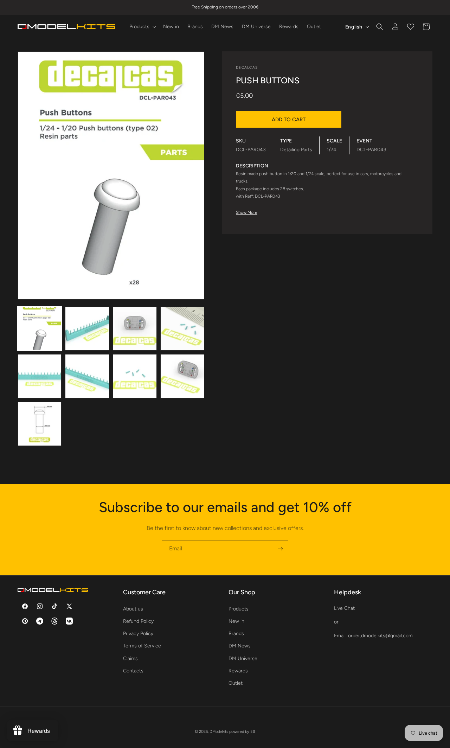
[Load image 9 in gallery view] (40, 424)
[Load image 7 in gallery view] (135, 376)
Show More (246, 212)
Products (239, 609)
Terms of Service (142, 646)
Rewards (238, 670)
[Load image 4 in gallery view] (182, 329)
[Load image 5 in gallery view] (40, 376)
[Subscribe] (280, 549)
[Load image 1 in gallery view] (40, 329)
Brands (236, 634)
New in (236, 621)
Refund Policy (138, 621)
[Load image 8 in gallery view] (182, 376)
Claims (130, 658)
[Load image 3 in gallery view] (135, 329)
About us (133, 609)
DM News (240, 646)
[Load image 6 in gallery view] (87, 376)
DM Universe (243, 658)
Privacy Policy (138, 634)
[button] (142, 26)
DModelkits (219, 731)
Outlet (236, 683)
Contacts (133, 670)
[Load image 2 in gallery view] (87, 329)
